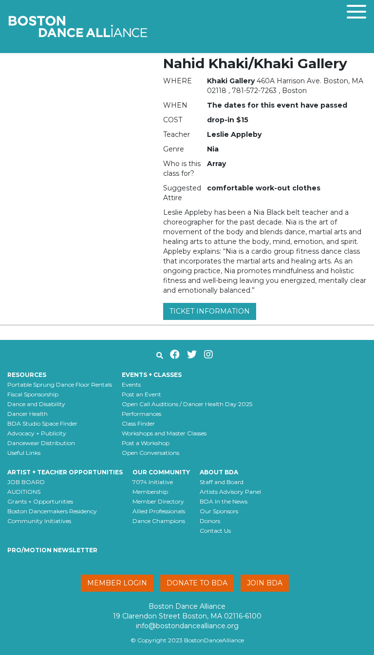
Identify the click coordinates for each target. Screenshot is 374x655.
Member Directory (158, 501)
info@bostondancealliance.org (187, 625)
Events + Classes (152, 374)
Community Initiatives (39, 520)
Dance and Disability (36, 404)
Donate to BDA (197, 583)
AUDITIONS (23, 491)
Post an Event (141, 394)
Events (131, 384)
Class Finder (138, 423)
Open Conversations (150, 452)
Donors (210, 520)
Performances (141, 413)
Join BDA (264, 583)
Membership (150, 491)
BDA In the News (223, 501)
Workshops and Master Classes (164, 433)
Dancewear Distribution (41, 443)
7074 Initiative (152, 482)
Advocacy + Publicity (36, 433)
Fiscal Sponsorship (32, 394)
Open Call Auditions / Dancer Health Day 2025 (187, 404)
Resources (26, 374)
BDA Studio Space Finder (42, 423)
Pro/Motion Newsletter (52, 550)
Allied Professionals (158, 511)
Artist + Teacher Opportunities (65, 472)
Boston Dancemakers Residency (52, 511)
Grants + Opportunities (40, 501)
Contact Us (215, 530)
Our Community (161, 472)
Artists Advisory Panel (230, 491)
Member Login (117, 583)
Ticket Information (209, 311)
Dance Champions (158, 520)
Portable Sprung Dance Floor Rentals (59, 384)
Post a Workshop (145, 443)
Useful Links (23, 452)
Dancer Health (27, 413)
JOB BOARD (26, 482)
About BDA (219, 472)
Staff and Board (221, 482)
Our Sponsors (219, 511)
